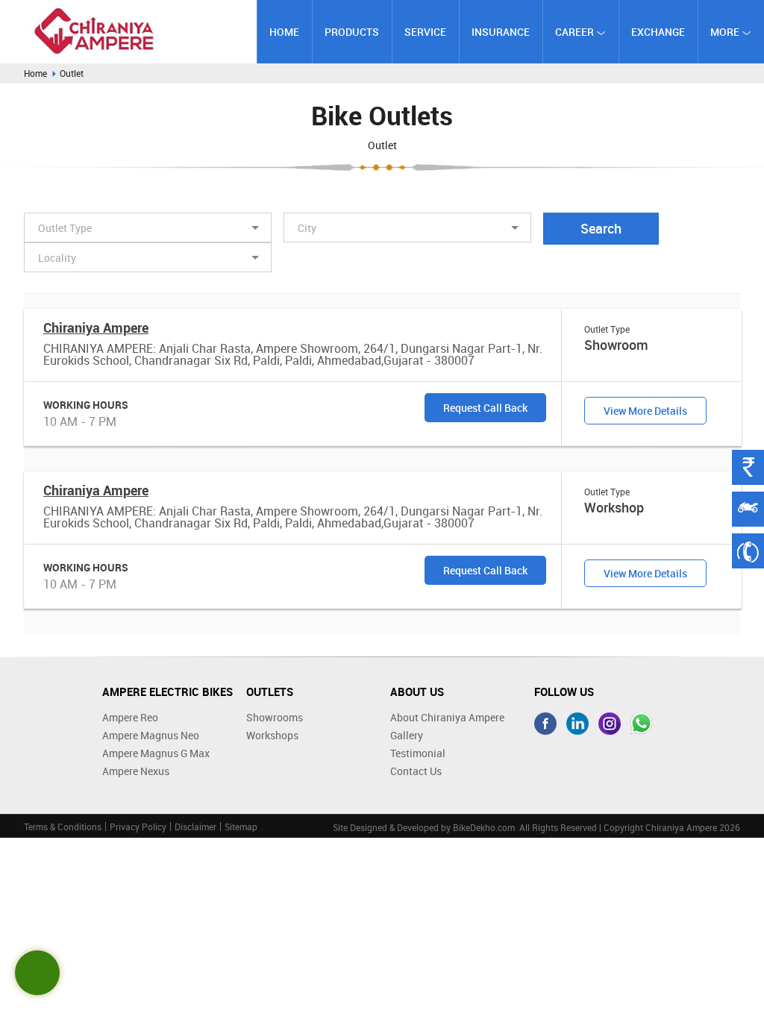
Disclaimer (195, 827)
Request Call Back (485, 408)
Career (575, 32)
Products (352, 32)
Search (600, 228)
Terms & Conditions (62, 827)
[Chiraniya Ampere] (94, 31)
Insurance (501, 32)
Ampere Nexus (135, 771)
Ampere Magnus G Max (156, 753)
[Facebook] (545, 723)
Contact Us (416, 771)
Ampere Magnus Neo (150, 735)
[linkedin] (577, 723)
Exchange (658, 32)
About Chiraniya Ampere (447, 717)
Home (284, 32)
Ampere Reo (130, 717)
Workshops (272, 735)
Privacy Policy (138, 827)
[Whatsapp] (641, 723)
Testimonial (417, 753)
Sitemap (241, 827)
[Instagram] (609, 723)
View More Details (645, 411)
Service (425, 32)
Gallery (406, 735)
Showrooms (274, 717)
